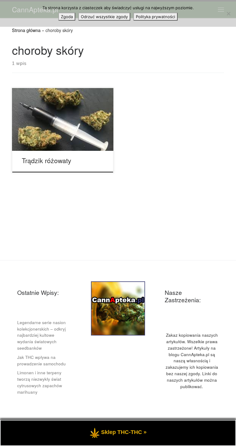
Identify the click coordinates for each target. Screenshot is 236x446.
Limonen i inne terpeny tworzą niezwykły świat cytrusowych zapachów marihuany (39, 382)
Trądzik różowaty (46, 160)
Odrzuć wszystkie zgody (104, 16)
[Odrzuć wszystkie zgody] (228, 13)
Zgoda (67, 16)
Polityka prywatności (155, 16)
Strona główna (26, 30)
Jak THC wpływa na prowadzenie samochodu (41, 360)
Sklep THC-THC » (124, 432)
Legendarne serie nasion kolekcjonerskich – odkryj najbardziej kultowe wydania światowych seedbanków (41, 335)
